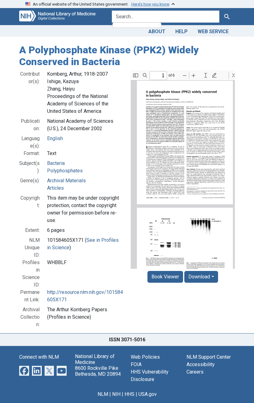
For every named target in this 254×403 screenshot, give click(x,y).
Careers (195, 372)
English (55, 138)
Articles (55, 188)
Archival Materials (66, 181)
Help (181, 31)
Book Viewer (165, 277)
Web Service (213, 31)
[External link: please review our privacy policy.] (24, 370)
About (156, 31)
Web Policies (145, 357)
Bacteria (56, 163)
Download (199, 277)
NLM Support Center (208, 357)
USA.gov (147, 394)
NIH (116, 394)
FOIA (136, 364)
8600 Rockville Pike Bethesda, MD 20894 (98, 371)
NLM (103, 394)
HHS (129, 394)
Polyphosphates (65, 171)
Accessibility (200, 364)
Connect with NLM (39, 357)
